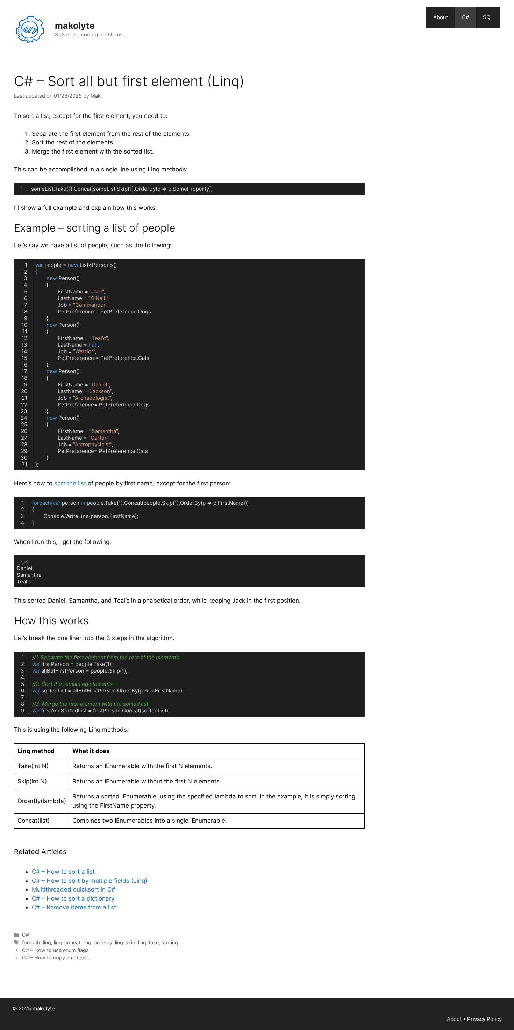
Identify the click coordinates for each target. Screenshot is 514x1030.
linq (47, 942)
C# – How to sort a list (63, 871)
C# (465, 17)
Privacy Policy (484, 1019)
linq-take (148, 942)
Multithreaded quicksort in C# (73, 889)
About (440, 17)
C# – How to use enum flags (55, 950)
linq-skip (125, 942)
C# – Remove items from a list (74, 907)
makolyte (75, 25)
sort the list (70, 483)
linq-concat (67, 942)
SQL (488, 17)
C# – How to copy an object (55, 957)
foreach (31, 942)
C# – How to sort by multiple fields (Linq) (89, 880)
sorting (170, 942)
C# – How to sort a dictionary (73, 898)
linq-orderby (97, 942)
